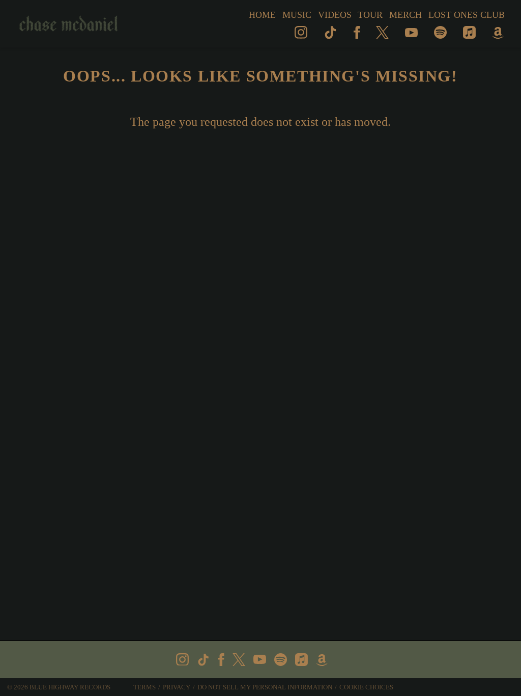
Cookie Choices (366, 687)
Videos (335, 15)
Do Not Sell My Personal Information (264, 687)
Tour (370, 15)
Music (296, 15)
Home (262, 15)
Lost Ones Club (466, 15)
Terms (144, 687)
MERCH (405, 15)
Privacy (176, 687)
